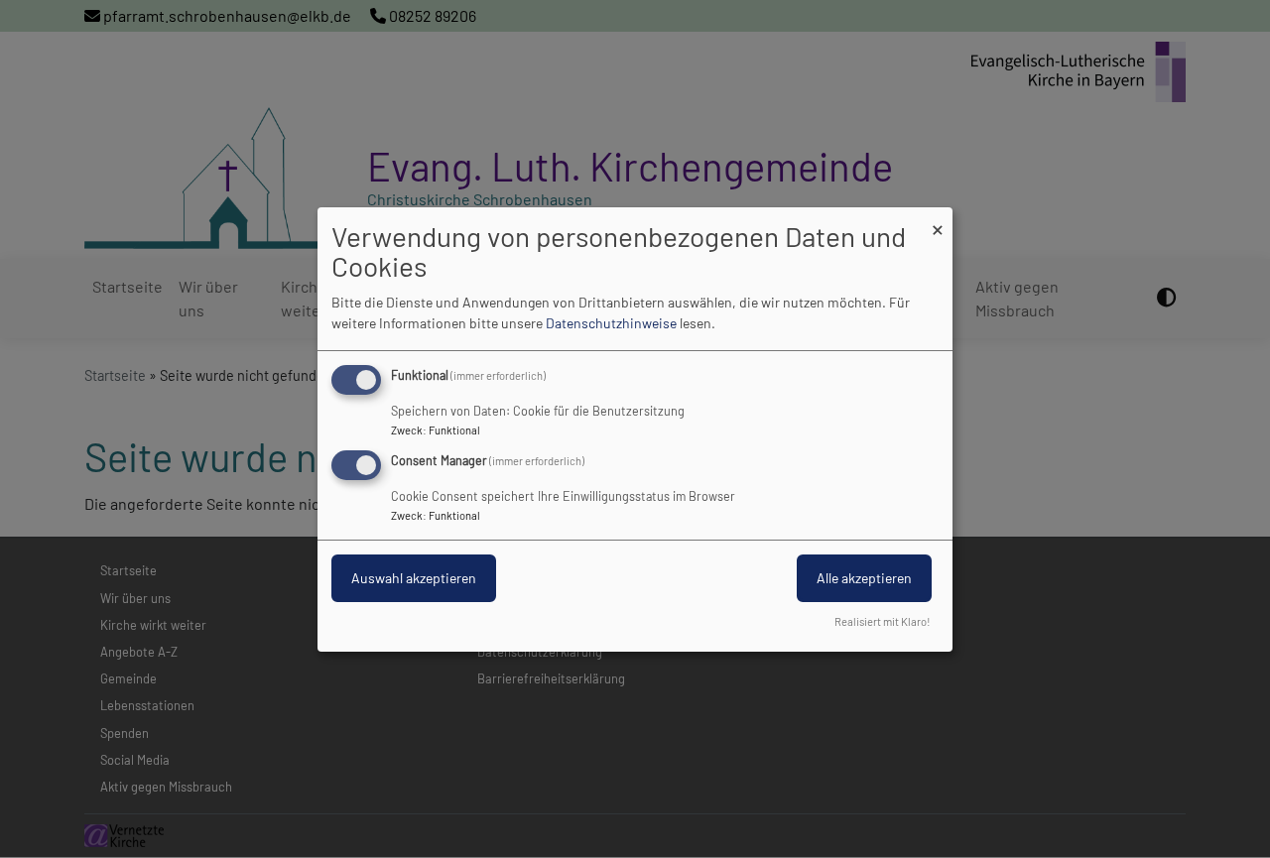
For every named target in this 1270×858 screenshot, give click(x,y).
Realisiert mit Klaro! (882, 621)
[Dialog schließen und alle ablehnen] (937, 218)
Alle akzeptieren (864, 577)
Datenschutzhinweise (611, 322)
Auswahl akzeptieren (413, 577)
